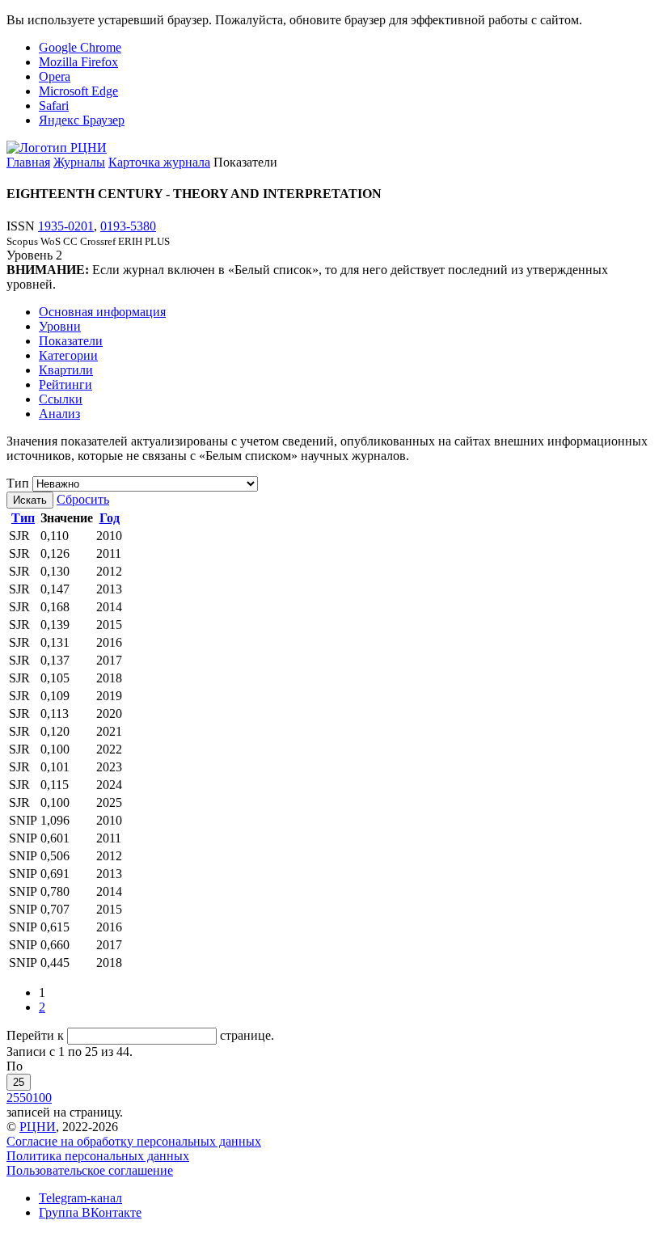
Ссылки (60, 399)
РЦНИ (37, 1127)
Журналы (79, 162)
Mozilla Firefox (78, 62)
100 (42, 1097)
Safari (54, 105)
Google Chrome (80, 47)
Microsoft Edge (78, 91)
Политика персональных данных (97, 1156)
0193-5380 (128, 226)
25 (18, 1082)
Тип (17, 483)
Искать (30, 500)
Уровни (60, 326)
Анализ (59, 413)
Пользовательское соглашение (89, 1170)
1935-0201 (66, 226)
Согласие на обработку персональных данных (133, 1141)
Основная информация (102, 312)
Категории (68, 355)
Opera (54, 76)
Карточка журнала (159, 162)
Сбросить (83, 499)
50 (25, 1097)
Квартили (66, 370)
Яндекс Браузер (82, 120)
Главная (28, 162)
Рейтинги (65, 384)
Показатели (71, 341)
